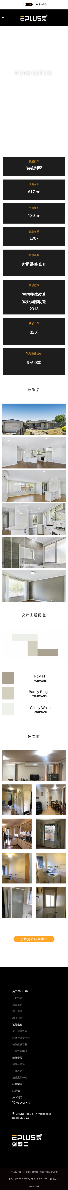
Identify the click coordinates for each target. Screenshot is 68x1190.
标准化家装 (18, 1017)
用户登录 (42, 4)
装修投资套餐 (19, 1044)
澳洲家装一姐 (19, 1077)
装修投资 (17, 1024)
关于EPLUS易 (20, 991)
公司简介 (17, 998)
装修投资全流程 (21, 1037)
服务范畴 (17, 1004)
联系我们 (17, 1090)
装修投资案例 (19, 1051)
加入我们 (17, 1097)
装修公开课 (18, 1064)
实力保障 (17, 1011)
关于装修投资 (19, 1031)
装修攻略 (17, 1070)
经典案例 (17, 1084)
